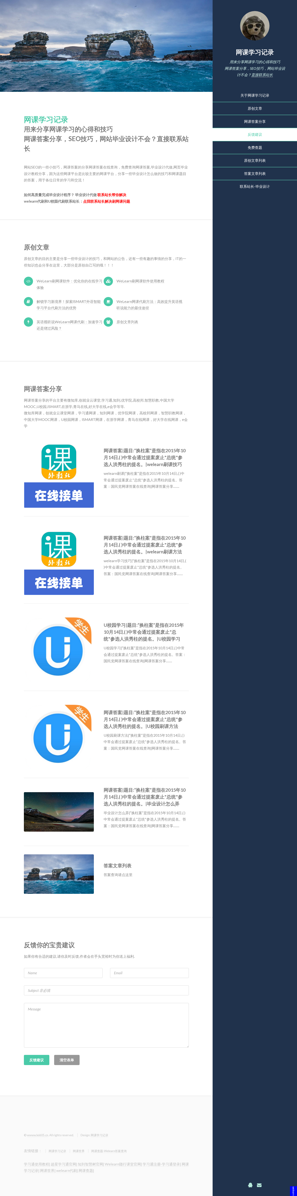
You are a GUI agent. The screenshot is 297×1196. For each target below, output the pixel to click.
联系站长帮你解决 (111, 194)
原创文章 (255, 108)
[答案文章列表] (63, 874)
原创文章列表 (255, 160)
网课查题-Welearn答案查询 (109, 1151)
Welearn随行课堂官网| (123, 1164)
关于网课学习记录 (254, 95)
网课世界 (79, 1151)
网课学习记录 (255, 52)
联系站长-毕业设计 (255, 186)
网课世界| (48, 1170)
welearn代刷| (67, 1170)
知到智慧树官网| (91, 1164)
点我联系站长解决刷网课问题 (106, 201)
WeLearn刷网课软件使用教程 (140, 281)
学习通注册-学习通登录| (162, 1164)
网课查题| (86, 1170)
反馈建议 (255, 134)
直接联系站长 (262, 75)
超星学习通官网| (64, 1164)
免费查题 (255, 147)
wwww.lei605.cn (37, 1135)
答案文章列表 (255, 173)
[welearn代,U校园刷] (63, 472)
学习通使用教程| (37, 1164)
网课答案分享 (255, 121)
